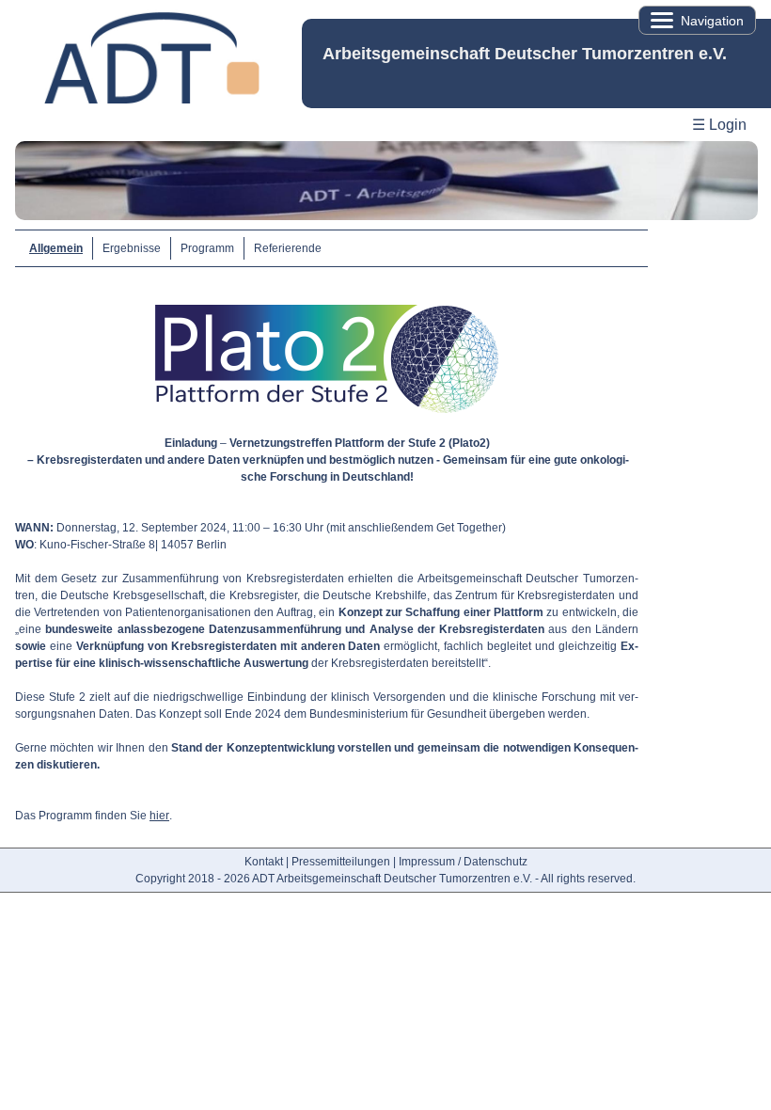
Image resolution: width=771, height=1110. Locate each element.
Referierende (288, 248)
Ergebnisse (131, 248)
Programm (207, 248)
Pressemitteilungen (340, 861)
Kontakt (263, 861)
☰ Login (719, 125)
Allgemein (56, 248)
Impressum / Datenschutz (463, 861)
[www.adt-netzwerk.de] (151, 99)
